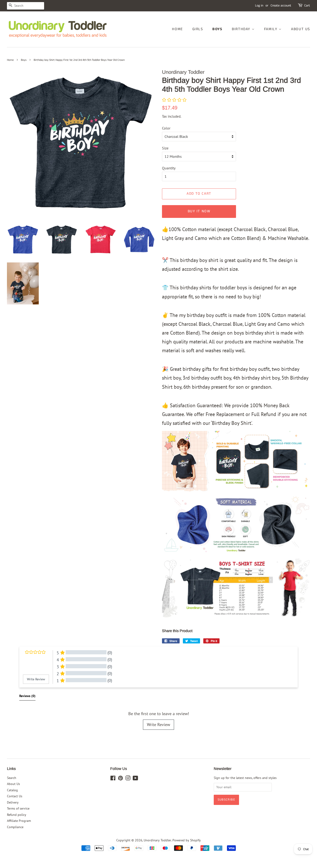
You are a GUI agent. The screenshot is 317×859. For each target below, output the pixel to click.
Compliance (15, 827)
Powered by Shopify (186, 840)
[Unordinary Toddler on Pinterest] (120, 779)
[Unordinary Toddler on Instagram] (127, 779)
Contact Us (14, 796)
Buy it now (199, 211)
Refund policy (16, 815)
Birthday (242, 29)
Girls (197, 29)
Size (165, 148)
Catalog (12, 790)
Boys (217, 29)
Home (177, 29)
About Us (300, 29)
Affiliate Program (19, 821)
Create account (281, 5)
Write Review (158, 724)
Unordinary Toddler (157, 840)
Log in (259, 5)
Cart (307, 5)
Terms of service (18, 808)
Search (11, 778)
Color (166, 128)
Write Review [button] (36, 679)
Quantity (168, 168)
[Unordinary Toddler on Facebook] (113, 779)
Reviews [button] (27, 696)
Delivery (13, 802)
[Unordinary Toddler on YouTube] (135, 779)
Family (271, 29)
